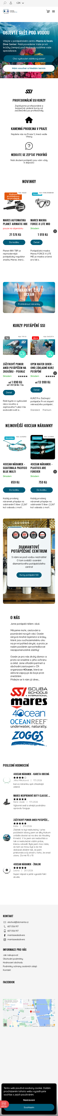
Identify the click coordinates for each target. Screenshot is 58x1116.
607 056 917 (12, 926)
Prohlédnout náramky (29, 304)
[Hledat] (6, 3)
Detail (36, 242)
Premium (47, 410)
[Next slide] (55, 231)
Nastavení (29, 1100)
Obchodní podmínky (13, 959)
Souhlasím (29, 1107)
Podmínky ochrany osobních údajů (20, 966)
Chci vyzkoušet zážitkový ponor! (29, 58)
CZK (19, 3)
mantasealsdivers (16, 935)
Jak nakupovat (10, 955)
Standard (35, 410)
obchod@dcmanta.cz (18, 922)
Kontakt (7, 970)
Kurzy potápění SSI (29, 575)
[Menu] (53, 11)
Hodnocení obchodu (13, 962)
